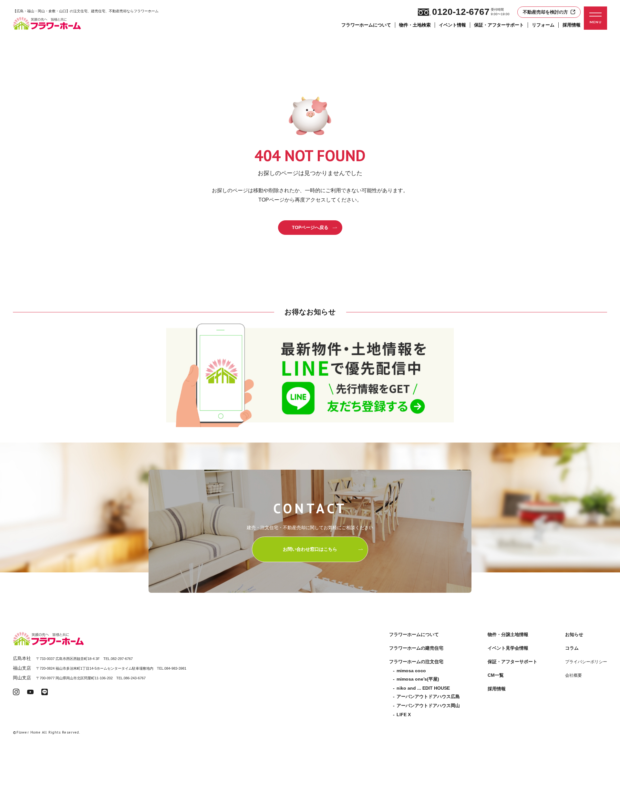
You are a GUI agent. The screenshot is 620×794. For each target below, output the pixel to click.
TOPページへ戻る (310, 227)
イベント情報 (452, 24)
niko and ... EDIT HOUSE (423, 688)
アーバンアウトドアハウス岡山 (428, 705)
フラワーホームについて (366, 24)
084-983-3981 (175, 668)
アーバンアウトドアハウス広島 (428, 696)
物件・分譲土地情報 (508, 634)
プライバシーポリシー (586, 661)
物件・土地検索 (415, 24)
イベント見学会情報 (508, 648)
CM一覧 (496, 675)
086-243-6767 (135, 678)
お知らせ (574, 634)
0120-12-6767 (461, 12)
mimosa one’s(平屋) (418, 679)
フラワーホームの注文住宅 (416, 661)
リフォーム (543, 24)
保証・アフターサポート (499, 24)
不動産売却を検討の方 (545, 12)
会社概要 (573, 675)
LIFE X (404, 714)
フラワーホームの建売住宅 (416, 648)
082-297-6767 (122, 659)
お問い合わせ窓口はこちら (310, 549)
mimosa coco (411, 670)
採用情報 (572, 24)
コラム (572, 648)
